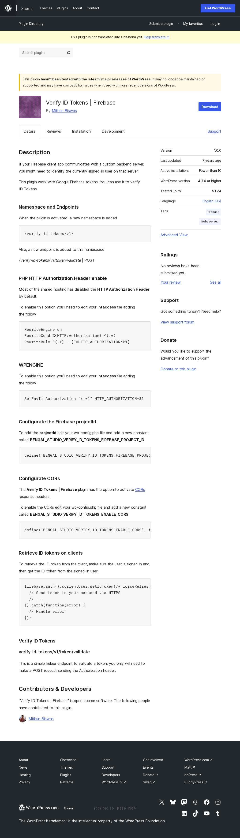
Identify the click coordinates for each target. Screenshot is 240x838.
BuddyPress (195, 782)
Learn (106, 760)
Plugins (65, 775)
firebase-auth (209, 221)
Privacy (24, 782)
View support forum (177, 322)
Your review (171, 282)
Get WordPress (218, 8)
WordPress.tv (114, 782)
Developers (111, 775)
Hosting (25, 775)
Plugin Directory (31, 24)
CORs (140, 489)
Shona (68, 808)
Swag (149, 782)
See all (215, 282)
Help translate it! (156, 37)
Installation (81, 131)
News (23, 767)
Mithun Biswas (64, 110)
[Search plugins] (68, 52)
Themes (66, 767)
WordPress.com (198, 760)
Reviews (53, 131)
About (23, 760)
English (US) (211, 201)
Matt (189, 767)
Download (210, 107)
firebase (213, 212)
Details (29, 131)
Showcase (68, 760)
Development (113, 131)
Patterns (66, 782)
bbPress (192, 775)
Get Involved (153, 760)
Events (148, 767)
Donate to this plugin (178, 369)
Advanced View (174, 235)
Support (214, 131)
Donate (150, 775)
